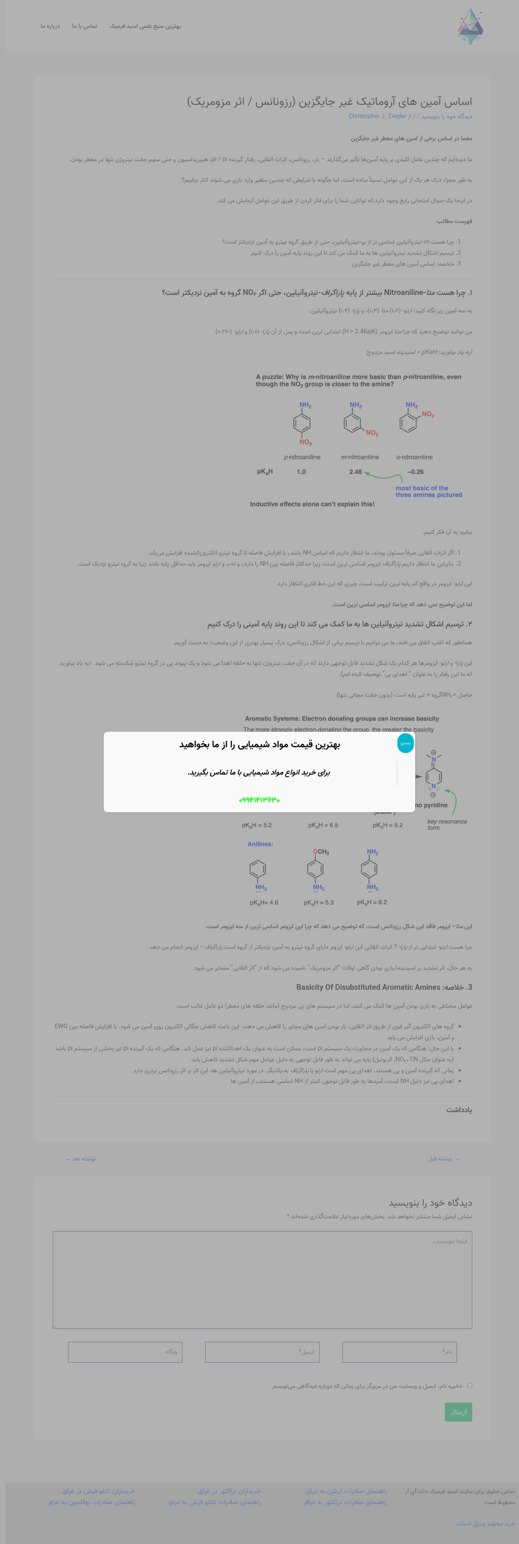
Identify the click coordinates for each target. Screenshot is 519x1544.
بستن (405, 743)
